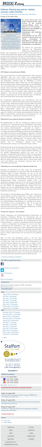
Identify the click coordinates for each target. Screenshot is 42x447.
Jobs (10, 433)
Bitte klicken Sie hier (7, 287)
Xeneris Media (7, 422)
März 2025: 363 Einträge (10, 330)
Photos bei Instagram (7, 279)
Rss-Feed (11, 436)
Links (31, 433)
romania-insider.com (7, 414)
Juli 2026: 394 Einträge (10, 296)
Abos (11, 430)
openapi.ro (10, 385)
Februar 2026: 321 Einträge (11, 306)
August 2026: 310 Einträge (11, 294)
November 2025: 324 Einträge (11, 314)
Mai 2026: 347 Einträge (10, 300)
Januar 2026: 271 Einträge (10, 308)
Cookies (31, 439)
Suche (31, 427)
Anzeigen (31, 430)
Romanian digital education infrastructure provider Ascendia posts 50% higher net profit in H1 (20, 402)
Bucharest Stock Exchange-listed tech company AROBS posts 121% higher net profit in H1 (19, 396)
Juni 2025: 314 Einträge (10, 324)
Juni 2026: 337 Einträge (10, 298)
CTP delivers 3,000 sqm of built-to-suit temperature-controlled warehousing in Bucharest (19, 409)
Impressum (31, 436)
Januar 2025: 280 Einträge (10, 334)
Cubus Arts (6, 420)
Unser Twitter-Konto (6, 273)
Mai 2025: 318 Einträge (10, 326)
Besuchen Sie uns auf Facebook (10, 268)
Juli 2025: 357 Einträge (10, 322)
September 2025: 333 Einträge (12, 318)
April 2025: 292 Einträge (10, 328)
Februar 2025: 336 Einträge (11, 332)
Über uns (10, 427)
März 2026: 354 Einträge (10, 304)
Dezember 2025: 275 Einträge (11, 312)
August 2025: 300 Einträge (11, 320)
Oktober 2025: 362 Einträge (11, 316)
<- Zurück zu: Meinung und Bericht (11, 257)
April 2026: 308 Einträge (10, 302)
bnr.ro (15, 385)
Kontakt (11, 439)
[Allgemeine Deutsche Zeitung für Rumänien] (15, 4)
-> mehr (4, 337)
